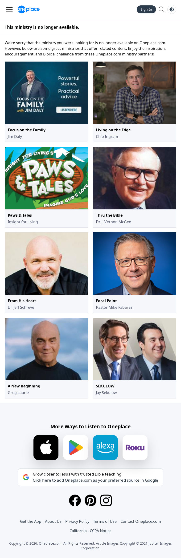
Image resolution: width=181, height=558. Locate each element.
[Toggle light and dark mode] (171, 9)
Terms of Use (105, 521)
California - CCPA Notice (90, 530)
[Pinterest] (90, 500)
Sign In (146, 9)
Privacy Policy (77, 521)
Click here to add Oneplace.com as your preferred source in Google (95, 480)
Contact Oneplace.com (140, 521)
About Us (53, 521)
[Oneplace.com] (29, 9)
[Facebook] (75, 500)
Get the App (30, 521)
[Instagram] (106, 500)
